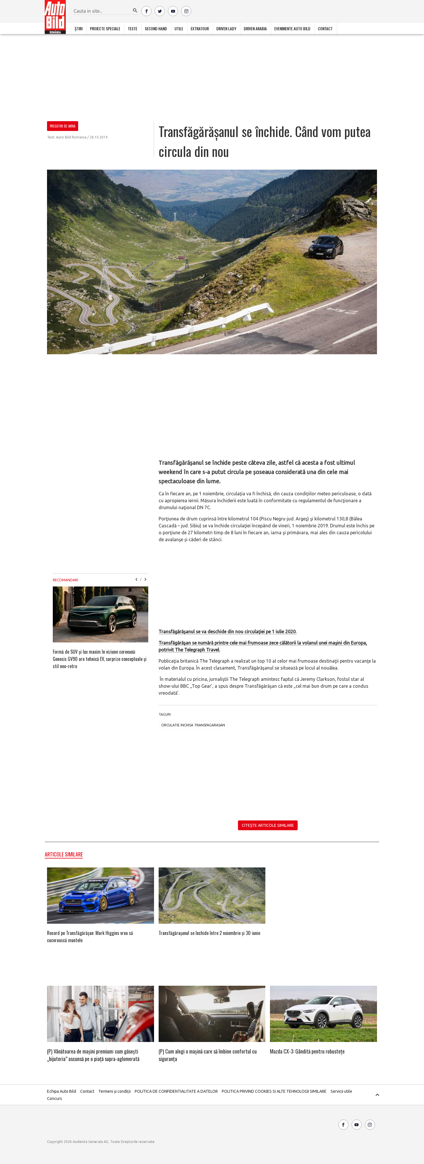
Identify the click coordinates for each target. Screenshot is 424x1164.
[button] (135, 10)
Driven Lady (226, 28)
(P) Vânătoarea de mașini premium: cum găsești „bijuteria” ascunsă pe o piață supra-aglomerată (93, 1054)
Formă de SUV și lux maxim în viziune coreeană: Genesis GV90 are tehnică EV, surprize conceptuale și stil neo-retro (100, 659)
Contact (325, 28)
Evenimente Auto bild (292, 28)
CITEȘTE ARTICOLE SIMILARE (268, 825)
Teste (132, 28)
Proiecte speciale (105, 28)
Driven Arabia (255, 28)
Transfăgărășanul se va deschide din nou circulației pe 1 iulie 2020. (228, 631)
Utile (179, 28)
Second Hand (156, 28)
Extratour (200, 28)
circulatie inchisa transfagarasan (193, 725)
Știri (78, 28)
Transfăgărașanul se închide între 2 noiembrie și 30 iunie (209, 932)
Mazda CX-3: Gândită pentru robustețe (307, 1051)
